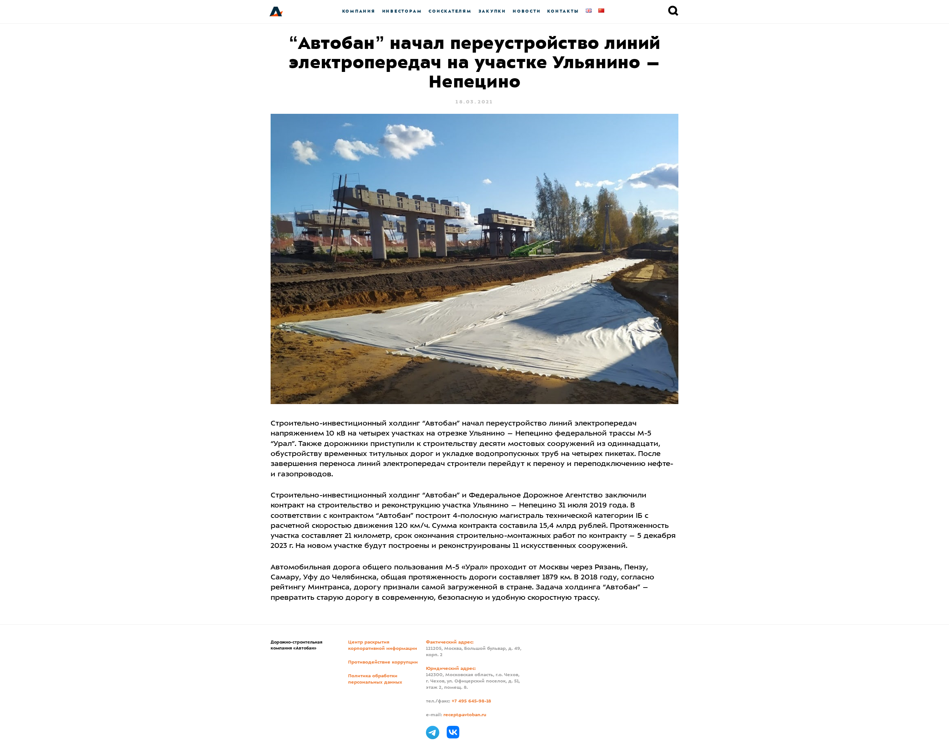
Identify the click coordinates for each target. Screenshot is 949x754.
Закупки (492, 11)
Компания (359, 11)
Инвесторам (402, 11)
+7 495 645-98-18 (471, 701)
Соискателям (450, 11)
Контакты (563, 11)
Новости (526, 11)
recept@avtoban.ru (464, 715)
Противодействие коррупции (383, 662)
